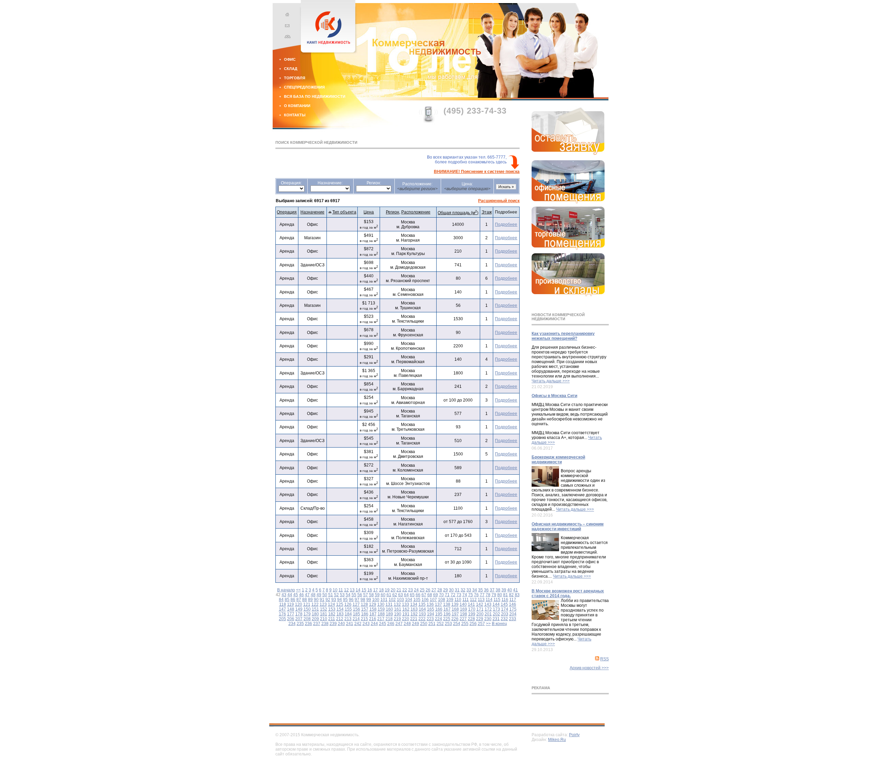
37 (492, 590)
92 (327, 599)
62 (394, 594)
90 (316, 599)
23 (410, 590)
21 (398, 590)
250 (423, 623)
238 (325, 623)
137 (438, 604)
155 (348, 609)
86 (292, 599)
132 (397, 604)
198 (463, 614)
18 (381, 590)
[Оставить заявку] (568, 153)
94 (339, 599)
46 (301, 594)
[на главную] (286, 15)
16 (369, 590)
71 (447, 594)
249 (415, 623)
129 (372, 604)
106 (425, 599)
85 (287, 599)
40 (509, 590)
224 (438, 618)
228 (471, 618)
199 (471, 614)
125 (339, 604)
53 (342, 594)
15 (363, 590)
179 (307, 614)
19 (387, 590)
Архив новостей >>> (589, 667)
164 (422, 609)
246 (390, 623)
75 (470, 594)
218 (389, 618)
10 (335, 590)
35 (480, 590)
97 (357, 599)
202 (496, 614)
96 (351, 599)
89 (310, 599)
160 (389, 609)
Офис (290, 59)
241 (349, 623)
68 (429, 594)
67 (424, 594)
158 (373, 609)
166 (438, 609)
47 (307, 594)
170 (471, 609)
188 (381, 614)
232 (504, 618)
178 (298, 614)
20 (393, 590)
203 (504, 614)
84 (281, 599)
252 (440, 623)
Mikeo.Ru (557, 739)
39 (503, 590)
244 (374, 623)
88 (304, 599)
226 (455, 618)
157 (364, 609)
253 (448, 623)
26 (428, 590)
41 (515, 590)
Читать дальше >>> (551, 381)
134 (413, 604)
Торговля (294, 78)
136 (430, 604)
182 (331, 614)
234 (292, 623)
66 (418, 594)
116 (504, 599)
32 (463, 590)
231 (496, 618)
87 (298, 599)
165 (430, 609)
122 (315, 604)
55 (354, 594)
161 (397, 609)
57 (365, 594)
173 (496, 609)
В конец (499, 623)
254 (456, 623)
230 (487, 618)
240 (341, 623)
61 (389, 594)
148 (290, 609)
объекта (344, 212)
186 (364, 614)
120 (298, 604)
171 (480, 609)
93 (333, 599)
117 (512, 599)
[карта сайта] (286, 37)
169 (463, 609)
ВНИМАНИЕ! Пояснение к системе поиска (477, 171)
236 (308, 623)
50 (324, 594)
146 (512, 604)
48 (313, 594)
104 (408, 599)
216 (372, 618)
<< (298, 590)
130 (380, 604)
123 (323, 604)
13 (352, 590)
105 (416, 599)
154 (340, 609)
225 (446, 618)
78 (488, 594)
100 (375, 599)
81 (505, 594)
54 (348, 594)
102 (392, 599)
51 (330, 594)
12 (346, 590)
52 (336, 594)
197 (455, 614)
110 (457, 599)
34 (474, 590)
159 (381, 609)
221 (413, 618)
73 (458, 594)
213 (348, 618)
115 (497, 599)
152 (323, 609)
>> (488, 623)
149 (298, 609)
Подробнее (506, 224)
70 (441, 594)
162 (406, 609)
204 (513, 614)
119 (290, 604)
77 (482, 594)
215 (364, 618)
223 (430, 618)
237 (316, 623)
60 (383, 594)
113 (481, 599)
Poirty (574, 734)
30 (451, 590)
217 (380, 618)
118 (282, 604)
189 (389, 614)
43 (284, 594)
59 (377, 594)
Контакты (295, 115)
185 (356, 614)
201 (488, 614)
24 (416, 590)
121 (306, 604)
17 (375, 590)
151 (315, 609)
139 (455, 604)
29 (445, 590)
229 (479, 618)
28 (439, 590)
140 (463, 604)
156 (356, 609)
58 (371, 594)
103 (400, 599)
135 (422, 604)
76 (476, 594)
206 (290, 618)
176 (282, 614)
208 (307, 618)
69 (435, 594)
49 (319, 594)
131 (389, 604)
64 (406, 594)
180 (315, 614)
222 (422, 618)
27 (433, 590)
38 (498, 590)
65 (412, 594)
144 (496, 604)
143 (487, 604)
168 (455, 609)
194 (430, 614)
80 (499, 594)
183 (340, 614)
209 (315, 618)
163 (414, 609)
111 (465, 599)
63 (400, 594)
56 (359, 594)
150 (307, 609)
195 (438, 614)
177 (290, 614)
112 (473, 599)
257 (481, 623)
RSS (604, 659)
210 (323, 618)
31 (457, 590)
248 (407, 623)
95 (345, 599)
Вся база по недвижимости (314, 96)
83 (517, 594)
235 (300, 623)
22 (404, 590)
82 (511, 594)
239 (333, 623)
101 (384, 599)
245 (382, 623)
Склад (290, 69)
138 (446, 604)
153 (331, 609)
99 (368, 599)
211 (331, 618)
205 (282, 618)
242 (357, 623)
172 (488, 609)
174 (504, 609)
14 (358, 590)
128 (364, 604)
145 (504, 604)
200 (480, 614)
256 (473, 623)
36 (486, 590)
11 (341, 590)
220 (405, 618)
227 (463, 618)
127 (356, 604)
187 (373, 614)
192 (414, 614)
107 (433, 599)
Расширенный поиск (499, 200)
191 (406, 614)
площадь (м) (458, 212)
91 (322, 599)
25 (422, 590)
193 (422, 614)
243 (366, 623)
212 (339, 618)
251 (432, 623)
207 (298, 618)
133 (405, 604)
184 (348, 614)
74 (464, 594)
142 (479, 604)
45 (295, 594)
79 (493, 594)
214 (356, 618)
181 (323, 614)
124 (331, 604)
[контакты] (286, 26)
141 (471, 604)
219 (397, 618)
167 (447, 609)
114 (489, 599)
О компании (297, 106)
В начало (286, 590)
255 (464, 623)
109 (449, 599)
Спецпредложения (304, 87)
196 (447, 614)
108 (441, 599)
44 (289, 594)
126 (348, 604)
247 (399, 623)
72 (453, 594)
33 (468, 590)
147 (282, 609)
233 (512, 618)
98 (362, 599)
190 (397, 614)
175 (513, 609)
